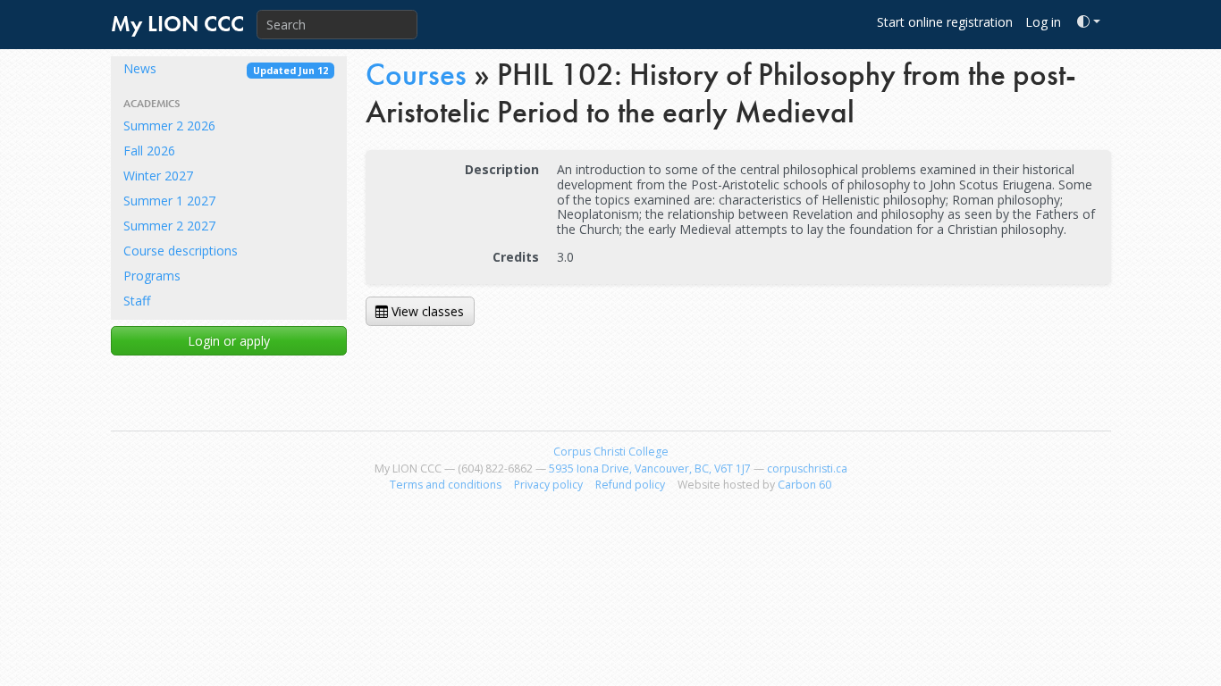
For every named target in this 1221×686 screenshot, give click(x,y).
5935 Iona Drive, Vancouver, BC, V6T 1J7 (650, 468)
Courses (416, 74)
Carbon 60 (804, 484)
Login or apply (229, 340)
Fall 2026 (149, 150)
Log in (1043, 21)
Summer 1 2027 (169, 200)
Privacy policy (548, 484)
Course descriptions (180, 250)
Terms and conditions (445, 484)
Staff (136, 300)
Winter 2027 (158, 175)
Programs (152, 275)
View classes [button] (426, 311)
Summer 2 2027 (169, 225)
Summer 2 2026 (169, 125)
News (225, 68)
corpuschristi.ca (807, 468)
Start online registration (945, 21)
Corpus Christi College (611, 451)
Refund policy (630, 484)
